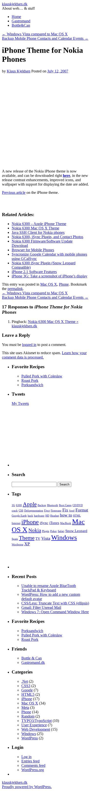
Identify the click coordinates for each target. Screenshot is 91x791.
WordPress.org (32, 770)
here (66, 175)
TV (37, 538)
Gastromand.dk (33, 662)
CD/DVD (78, 505)
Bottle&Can (21, 25)
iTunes (54, 523)
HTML (77, 515)
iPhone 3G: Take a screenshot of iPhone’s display (49, 276)
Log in (26, 757)
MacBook (65, 523)
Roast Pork (29, 380)
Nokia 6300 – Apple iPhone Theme (39, 224)
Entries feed (30, 761)
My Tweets (20, 403)
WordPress (29, 738)
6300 (19, 505)
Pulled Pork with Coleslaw (41, 376)
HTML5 (27, 694)
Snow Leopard (76, 531)
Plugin (45, 531)
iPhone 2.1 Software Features (34, 272)
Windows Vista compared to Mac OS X (35, 34)
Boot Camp (65, 505)
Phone (64, 284)
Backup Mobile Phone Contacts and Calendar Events (45, 38)
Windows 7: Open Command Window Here (55, 612)
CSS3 (25, 686)
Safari (61, 531)
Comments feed (33, 765)
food (71, 510)
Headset (54, 515)
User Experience (34, 725)
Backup (42, 505)
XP (27, 543)
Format (81, 510)
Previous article (13, 192)
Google (27, 690)
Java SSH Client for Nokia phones (38, 232)
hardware (39, 515)
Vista (45, 538)
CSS (21, 510)
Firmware (56, 510)
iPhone (30, 521)
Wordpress (17, 544)
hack (30, 515)
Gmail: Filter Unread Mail (41, 607)
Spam (15, 539)
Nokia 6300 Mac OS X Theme (35, 228)
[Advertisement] (45, 118)
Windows (64, 537)
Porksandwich (32, 385)
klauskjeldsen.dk (14, 4)
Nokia (34, 530)
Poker (53, 531)
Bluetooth (52, 505)
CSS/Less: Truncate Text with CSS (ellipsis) (55, 603)
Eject (47, 510)
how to (66, 515)
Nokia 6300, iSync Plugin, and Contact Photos (47, 237)
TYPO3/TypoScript (36, 721)
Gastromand (21, 21)
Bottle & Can (31, 658)
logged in (29, 345)
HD (47, 515)
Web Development (35, 729)
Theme (26, 538)
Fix (65, 510)
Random (27, 716)
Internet (16, 523)
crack (15, 510)
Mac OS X (48, 284)
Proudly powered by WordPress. (27, 787)
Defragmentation (33, 510)
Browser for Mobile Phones (33, 250)
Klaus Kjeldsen (18, 71)
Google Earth (19, 515)
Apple (30, 504)
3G (13, 505)
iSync (44, 523)
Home (16, 17)
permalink (15, 289)
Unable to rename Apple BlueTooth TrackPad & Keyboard (48, 588)
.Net (24, 681)
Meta (25, 707)
